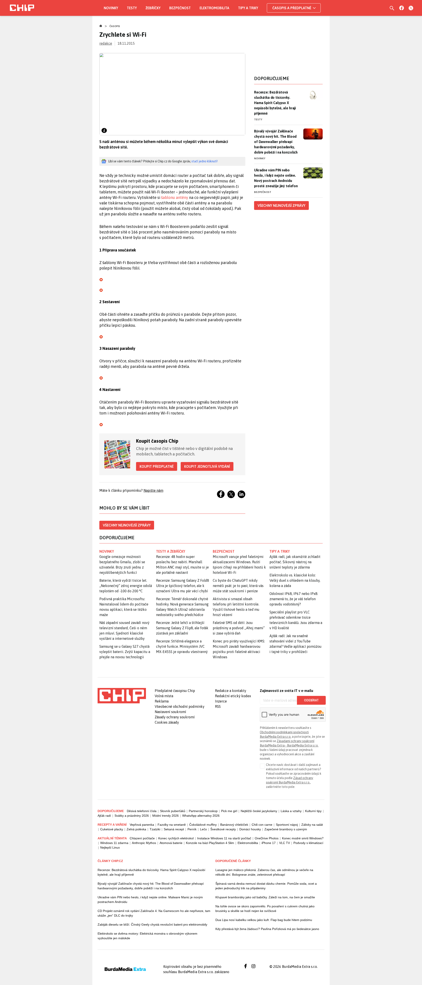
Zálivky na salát (312, 824)
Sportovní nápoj (287, 824)
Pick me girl (229, 811)
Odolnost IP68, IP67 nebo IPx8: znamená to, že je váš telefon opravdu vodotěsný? (293, 599)
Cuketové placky (111, 829)
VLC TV (284, 843)
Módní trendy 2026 (165, 815)
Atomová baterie (171, 843)
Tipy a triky (248, 8)
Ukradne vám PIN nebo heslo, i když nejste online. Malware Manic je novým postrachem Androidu (150, 899)
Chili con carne (262, 824)
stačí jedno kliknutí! (204, 161)
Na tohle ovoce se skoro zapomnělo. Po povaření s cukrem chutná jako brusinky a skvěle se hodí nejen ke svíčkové (265, 908)
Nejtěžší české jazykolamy (259, 811)
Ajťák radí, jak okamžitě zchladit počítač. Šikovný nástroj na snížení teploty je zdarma (294, 562)
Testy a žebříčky (170, 551)
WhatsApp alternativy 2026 (201, 815)
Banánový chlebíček (234, 824)
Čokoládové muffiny (203, 824)
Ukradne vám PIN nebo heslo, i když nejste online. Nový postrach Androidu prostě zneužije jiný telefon (276, 178)
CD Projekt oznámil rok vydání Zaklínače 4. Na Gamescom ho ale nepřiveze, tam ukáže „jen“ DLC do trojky (154, 913)
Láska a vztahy (291, 811)
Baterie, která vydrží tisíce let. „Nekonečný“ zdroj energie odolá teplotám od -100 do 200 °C (125, 585)
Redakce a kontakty (230, 691)
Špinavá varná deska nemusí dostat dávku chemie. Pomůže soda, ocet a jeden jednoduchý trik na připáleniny (266, 886)
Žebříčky (153, 8)
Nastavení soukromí (170, 712)
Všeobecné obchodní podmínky (179, 706)
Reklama (162, 701)
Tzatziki (155, 829)
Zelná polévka (136, 829)
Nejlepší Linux (110, 847)
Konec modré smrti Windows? (303, 838)
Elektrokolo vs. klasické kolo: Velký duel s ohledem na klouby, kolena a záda (294, 580)
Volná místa (164, 696)
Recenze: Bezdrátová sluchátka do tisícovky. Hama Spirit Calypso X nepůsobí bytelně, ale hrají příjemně (275, 102)
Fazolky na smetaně (172, 824)
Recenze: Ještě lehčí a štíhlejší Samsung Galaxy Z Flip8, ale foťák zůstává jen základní (182, 628)
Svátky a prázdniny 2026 (132, 815)
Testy (132, 8)
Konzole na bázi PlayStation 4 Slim (210, 843)
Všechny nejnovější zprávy (127, 525)
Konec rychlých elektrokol (176, 838)
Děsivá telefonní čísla (141, 811)
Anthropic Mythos (144, 843)
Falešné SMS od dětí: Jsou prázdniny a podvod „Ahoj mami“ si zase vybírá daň (239, 628)
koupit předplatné (157, 466)
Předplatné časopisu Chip (175, 691)
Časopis (114, 26)
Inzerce (221, 701)
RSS (218, 706)
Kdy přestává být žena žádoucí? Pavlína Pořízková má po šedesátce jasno (267, 929)
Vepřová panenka (142, 824)
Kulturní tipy (313, 811)
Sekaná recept (174, 829)
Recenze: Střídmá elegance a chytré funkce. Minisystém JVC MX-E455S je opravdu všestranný (182, 646)
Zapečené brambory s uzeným (285, 829)
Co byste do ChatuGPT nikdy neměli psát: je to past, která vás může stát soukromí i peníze (238, 585)
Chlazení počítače (142, 838)
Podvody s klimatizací (308, 843)
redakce (105, 43)
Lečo (203, 829)
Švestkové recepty (223, 829)
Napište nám (153, 490)
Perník (191, 829)
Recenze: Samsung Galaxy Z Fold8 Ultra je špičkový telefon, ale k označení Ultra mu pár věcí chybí (182, 585)
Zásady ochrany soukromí (175, 717)
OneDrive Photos (266, 838)
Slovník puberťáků (172, 811)
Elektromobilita (214, 8)
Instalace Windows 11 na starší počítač (224, 838)
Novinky (111, 8)
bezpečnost (224, 551)
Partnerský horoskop (203, 811)
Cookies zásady (167, 722)
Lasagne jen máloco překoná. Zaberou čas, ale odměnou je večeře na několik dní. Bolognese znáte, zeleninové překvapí (264, 872)
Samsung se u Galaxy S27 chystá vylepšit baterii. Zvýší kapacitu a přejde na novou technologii (124, 651)
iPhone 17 (269, 843)
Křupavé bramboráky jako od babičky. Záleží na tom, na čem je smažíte (265, 897)
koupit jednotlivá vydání (207, 466)
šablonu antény (174, 197)
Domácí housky (250, 829)
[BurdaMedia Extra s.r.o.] (122, 695)
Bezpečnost (180, 8)
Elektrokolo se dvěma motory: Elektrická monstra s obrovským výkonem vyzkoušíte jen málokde (147, 936)
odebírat (311, 700)
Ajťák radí (104, 815)
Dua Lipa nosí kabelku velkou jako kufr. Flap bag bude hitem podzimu (263, 920)
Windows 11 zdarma (114, 843)
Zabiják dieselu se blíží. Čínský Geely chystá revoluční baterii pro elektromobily (152, 924)
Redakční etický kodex (233, 696)
